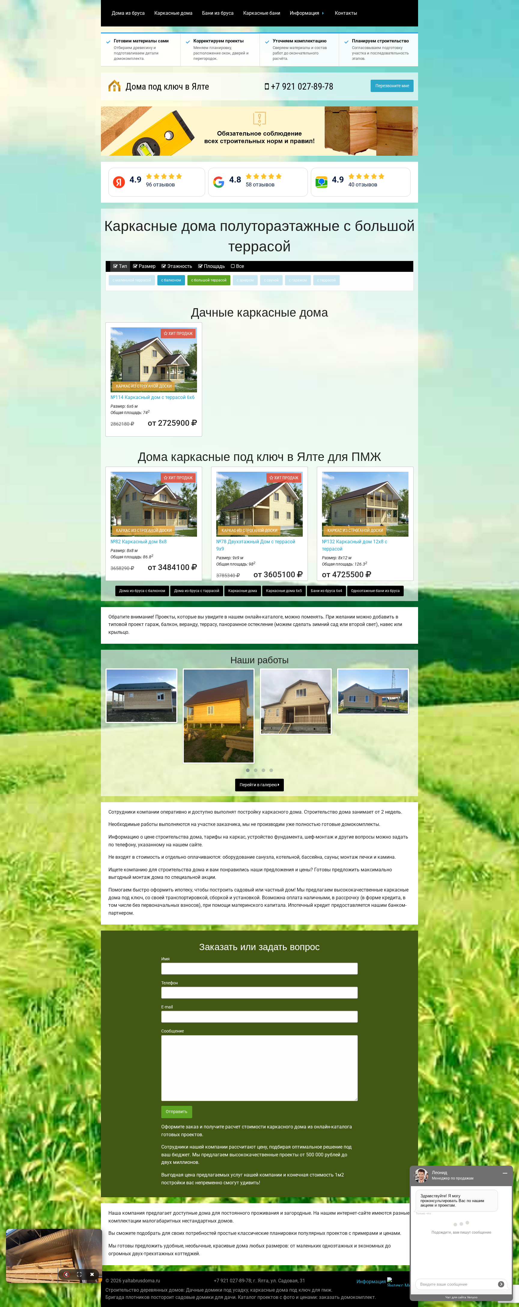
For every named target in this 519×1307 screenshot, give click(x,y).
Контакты (346, 13)
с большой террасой (208, 280)
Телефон (169, 982)
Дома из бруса (128, 13)
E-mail (167, 1007)
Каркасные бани (261, 13)
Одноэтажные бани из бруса (375, 591)
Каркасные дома (173, 13)
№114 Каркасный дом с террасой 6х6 (153, 397)
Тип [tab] (122, 266)
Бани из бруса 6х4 (326, 591)
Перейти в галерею (259, 784)
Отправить (176, 1111)
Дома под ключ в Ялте (166, 86)
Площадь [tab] (214, 266)
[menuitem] (128, 13)
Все (239, 266)
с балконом (171, 280)
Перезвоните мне (392, 85)
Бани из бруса (218, 13)
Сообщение (172, 1031)
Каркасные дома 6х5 (284, 591)
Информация (304, 13)
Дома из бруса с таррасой (196, 591)
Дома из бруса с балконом (142, 591)
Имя (165, 958)
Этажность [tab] (179, 266)
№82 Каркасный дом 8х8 (139, 542)
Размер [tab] (147, 266)
